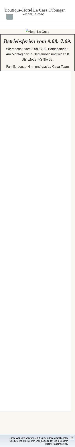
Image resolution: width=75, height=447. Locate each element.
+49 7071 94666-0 (33, 14)
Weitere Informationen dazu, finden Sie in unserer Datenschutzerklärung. (43, 442)
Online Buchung (57, 14)
